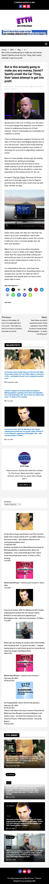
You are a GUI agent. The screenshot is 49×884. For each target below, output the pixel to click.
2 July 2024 (9, 439)
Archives (7, 501)
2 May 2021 (20, 86)
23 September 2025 (12, 382)
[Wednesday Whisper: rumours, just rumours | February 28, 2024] (24, 663)
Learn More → (24, 485)
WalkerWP (31, 881)
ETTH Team (10, 86)
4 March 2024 (12, 860)
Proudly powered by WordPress (21, 878)
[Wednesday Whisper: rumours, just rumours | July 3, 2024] (24, 570)
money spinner (38, 86)
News (27, 86)
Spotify (7, 89)
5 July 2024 (9, 401)
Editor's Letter (11, 753)
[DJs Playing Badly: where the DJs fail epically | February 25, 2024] (24, 690)
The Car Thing (19, 177)
